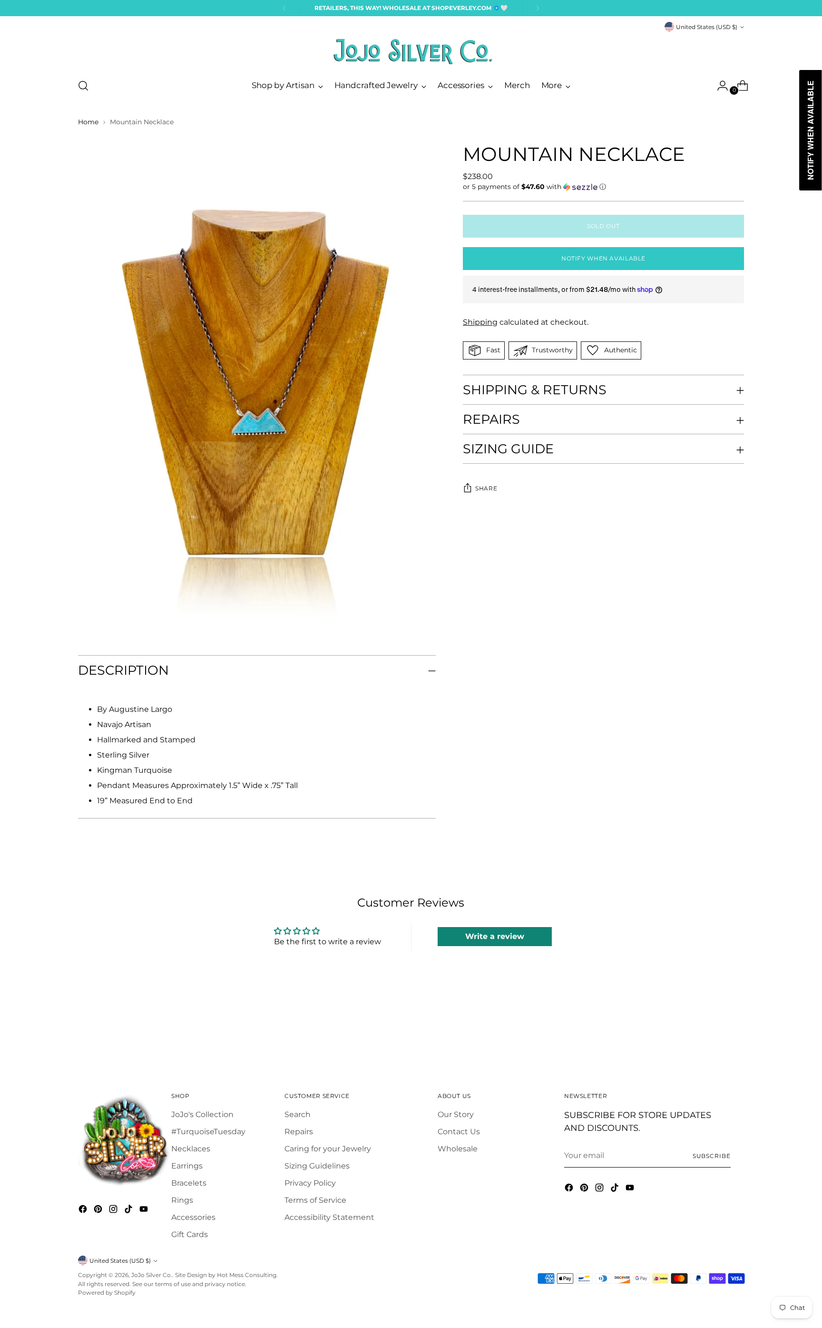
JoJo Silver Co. (151, 1274)
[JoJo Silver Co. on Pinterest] (99, 1210)
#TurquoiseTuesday (208, 1131)
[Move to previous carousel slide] (714, 1035)
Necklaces (190, 1148)
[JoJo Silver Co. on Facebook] (83, 1210)
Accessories (193, 1217)
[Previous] (284, 8)
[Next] (537, 8)
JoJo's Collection (202, 1114)
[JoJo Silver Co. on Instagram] (114, 1210)
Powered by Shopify (107, 1292)
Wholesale (458, 1148)
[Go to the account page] (718, 85)
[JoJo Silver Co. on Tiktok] (129, 1210)
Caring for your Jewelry (327, 1148)
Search (297, 1114)
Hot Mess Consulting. (247, 1274)
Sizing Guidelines (317, 1165)
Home (88, 122)
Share (486, 488)
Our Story (456, 1114)
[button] (603, 186)
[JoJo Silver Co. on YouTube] (144, 1210)
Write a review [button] (494, 936)
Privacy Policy (310, 1183)
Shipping (480, 322)
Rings (182, 1200)
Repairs (298, 1131)
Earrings (187, 1165)
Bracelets (188, 1183)
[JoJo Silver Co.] (411, 51)
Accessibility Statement (329, 1217)
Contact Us (459, 1131)
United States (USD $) (706, 26)
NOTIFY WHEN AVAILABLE (603, 258)
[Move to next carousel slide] (736, 1034)
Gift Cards (189, 1234)
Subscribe (712, 1155)
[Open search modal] (83, 85)
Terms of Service (315, 1200)
